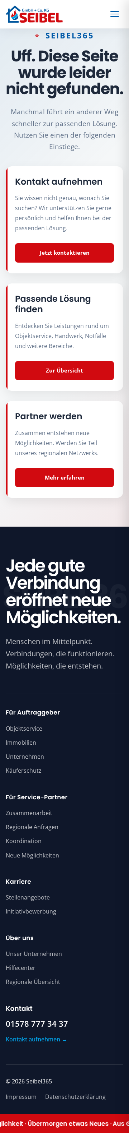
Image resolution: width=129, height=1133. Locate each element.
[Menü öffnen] (115, 14)
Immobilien (21, 742)
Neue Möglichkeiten (32, 855)
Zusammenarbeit (29, 813)
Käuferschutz (24, 770)
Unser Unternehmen (34, 954)
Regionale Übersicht (33, 982)
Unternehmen (25, 756)
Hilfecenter (20, 968)
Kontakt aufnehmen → (36, 1039)
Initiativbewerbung (31, 911)
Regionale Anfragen (32, 827)
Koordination (24, 841)
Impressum (21, 1097)
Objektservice (24, 728)
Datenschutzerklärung (75, 1097)
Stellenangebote (28, 897)
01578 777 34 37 (37, 1023)
